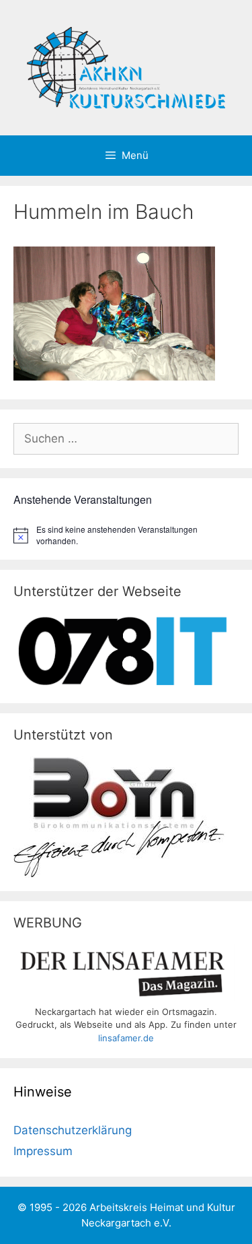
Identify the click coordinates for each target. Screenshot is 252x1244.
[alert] (126, 535)
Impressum (43, 1151)
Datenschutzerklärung (72, 1130)
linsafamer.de (126, 1038)
